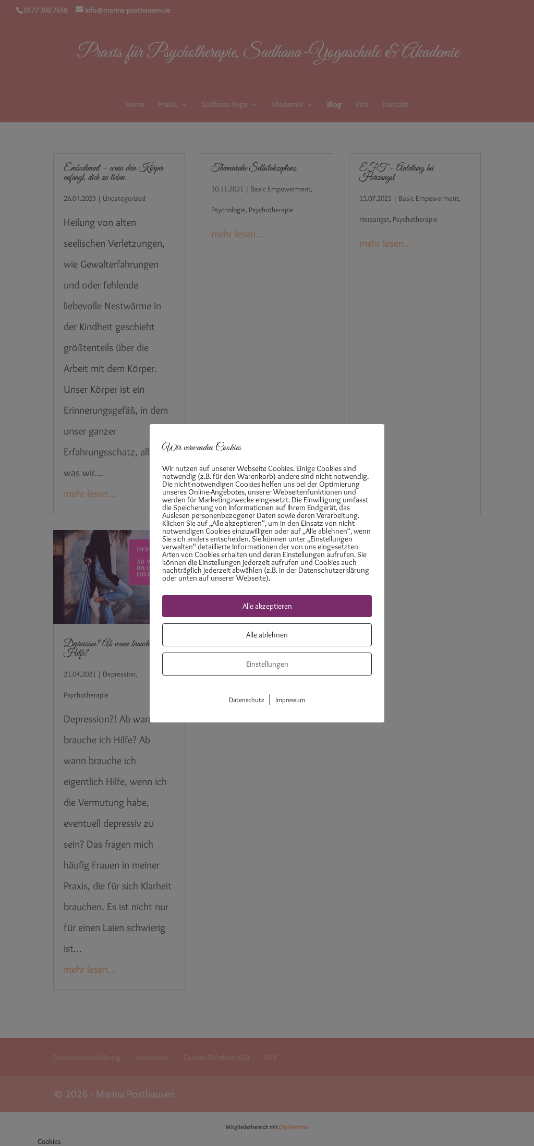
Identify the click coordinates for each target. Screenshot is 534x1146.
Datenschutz (246, 699)
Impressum (290, 699)
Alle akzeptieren (267, 606)
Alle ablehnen (267, 635)
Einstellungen (267, 664)
